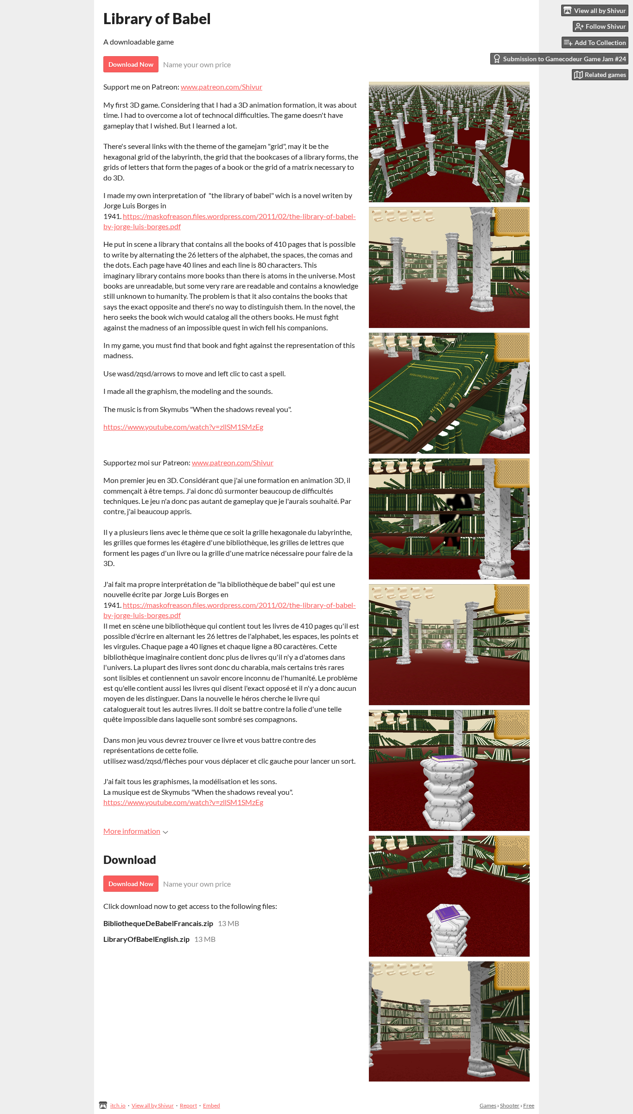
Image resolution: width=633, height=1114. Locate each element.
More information (131, 830)
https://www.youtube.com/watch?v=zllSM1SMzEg (183, 426)
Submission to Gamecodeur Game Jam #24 (564, 59)
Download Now (130, 64)
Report (188, 1105)
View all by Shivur (153, 1105)
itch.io (118, 1105)
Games (488, 1105)
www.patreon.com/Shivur (221, 86)
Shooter (509, 1105)
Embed (211, 1105)
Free (528, 1105)
